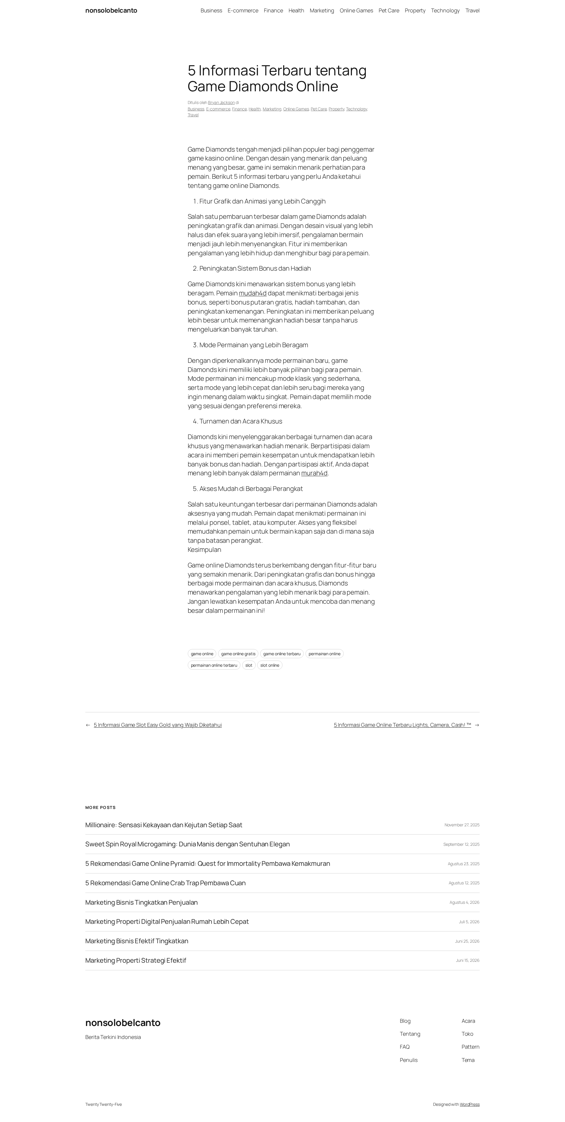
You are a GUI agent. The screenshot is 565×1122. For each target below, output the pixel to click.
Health (254, 109)
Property (336, 109)
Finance (239, 109)
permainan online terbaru (214, 665)
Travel (193, 115)
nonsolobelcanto (111, 10)
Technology (356, 109)
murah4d (314, 473)
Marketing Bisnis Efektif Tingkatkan (136, 941)
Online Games (296, 109)
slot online (269, 665)
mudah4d (253, 293)
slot (248, 665)
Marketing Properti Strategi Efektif (135, 960)
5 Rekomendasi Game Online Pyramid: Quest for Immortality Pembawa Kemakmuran (207, 863)
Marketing (272, 109)
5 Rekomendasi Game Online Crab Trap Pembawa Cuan (165, 883)
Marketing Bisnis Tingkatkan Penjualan (141, 902)
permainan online (324, 653)
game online (202, 653)
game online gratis (238, 653)
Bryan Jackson (221, 102)
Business (196, 109)
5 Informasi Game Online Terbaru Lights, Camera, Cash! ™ (402, 724)
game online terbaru (281, 653)
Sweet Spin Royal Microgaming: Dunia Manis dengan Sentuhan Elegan (187, 844)
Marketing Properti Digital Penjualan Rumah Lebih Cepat (167, 921)
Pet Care (319, 109)
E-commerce (218, 109)
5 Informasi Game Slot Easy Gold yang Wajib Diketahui (158, 724)
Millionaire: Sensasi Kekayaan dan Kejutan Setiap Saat (163, 825)
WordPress (470, 1104)
